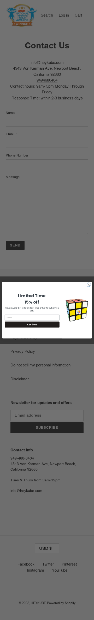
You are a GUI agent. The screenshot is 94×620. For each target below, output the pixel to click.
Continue (32, 324)
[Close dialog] (89, 284)
